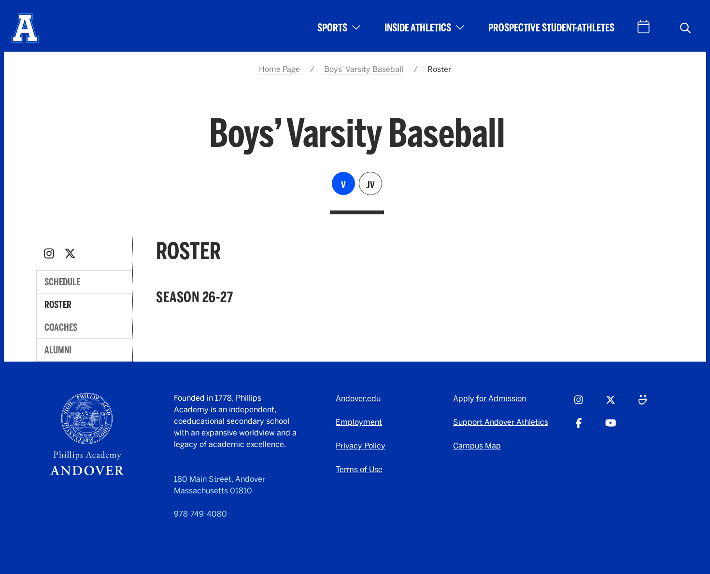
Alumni (57, 350)
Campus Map (477, 445)
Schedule (62, 282)
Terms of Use (359, 469)
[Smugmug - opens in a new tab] (643, 404)
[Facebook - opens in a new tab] (579, 427)
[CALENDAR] (643, 26)
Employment (359, 422)
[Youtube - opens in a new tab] (610, 427)
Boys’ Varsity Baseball (363, 69)
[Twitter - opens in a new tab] (70, 254)
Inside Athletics (417, 27)
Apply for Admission (489, 398)
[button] (685, 28)
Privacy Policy (360, 445)
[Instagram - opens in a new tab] (49, 254)
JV (370, 185)
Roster (57, 304)
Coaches (60, 327)
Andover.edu (358, 398)
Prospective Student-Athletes (551, 27)
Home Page (279, 69)
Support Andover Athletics (500, 422)
